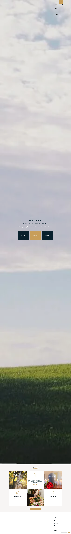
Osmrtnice (57, 4)
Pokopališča (57, 11)
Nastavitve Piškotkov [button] (64, 532)
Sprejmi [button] (69, 532)
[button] (62, 4)
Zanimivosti (57, 8)
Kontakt (57, 14)
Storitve (56, 2)
